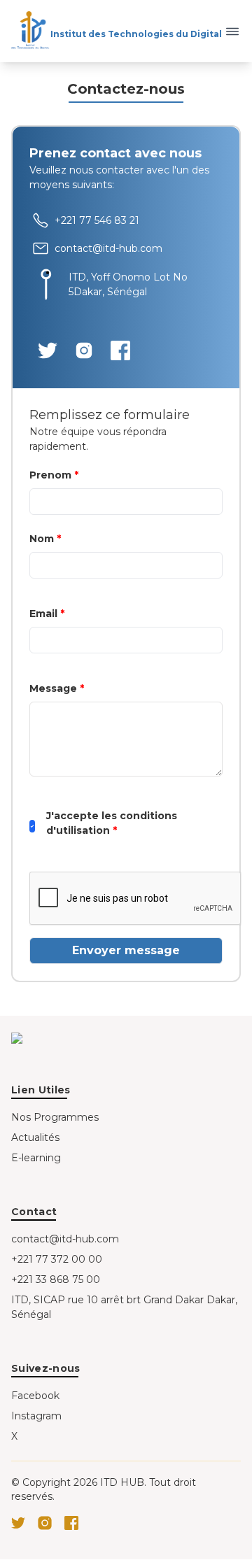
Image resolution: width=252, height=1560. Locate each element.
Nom (45, 538)
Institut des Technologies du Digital (136, 34)
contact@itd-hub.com (65, 1239)
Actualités (35, 1137)
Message (56, 688)
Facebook (35, 1395)
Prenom (53, 475)
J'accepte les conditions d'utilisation (111, 823)
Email (46, 613)
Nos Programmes (55, 1117)
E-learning (36, 1157)
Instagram (36, 1416)
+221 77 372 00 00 (56, 1259)
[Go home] (56, 1038)
